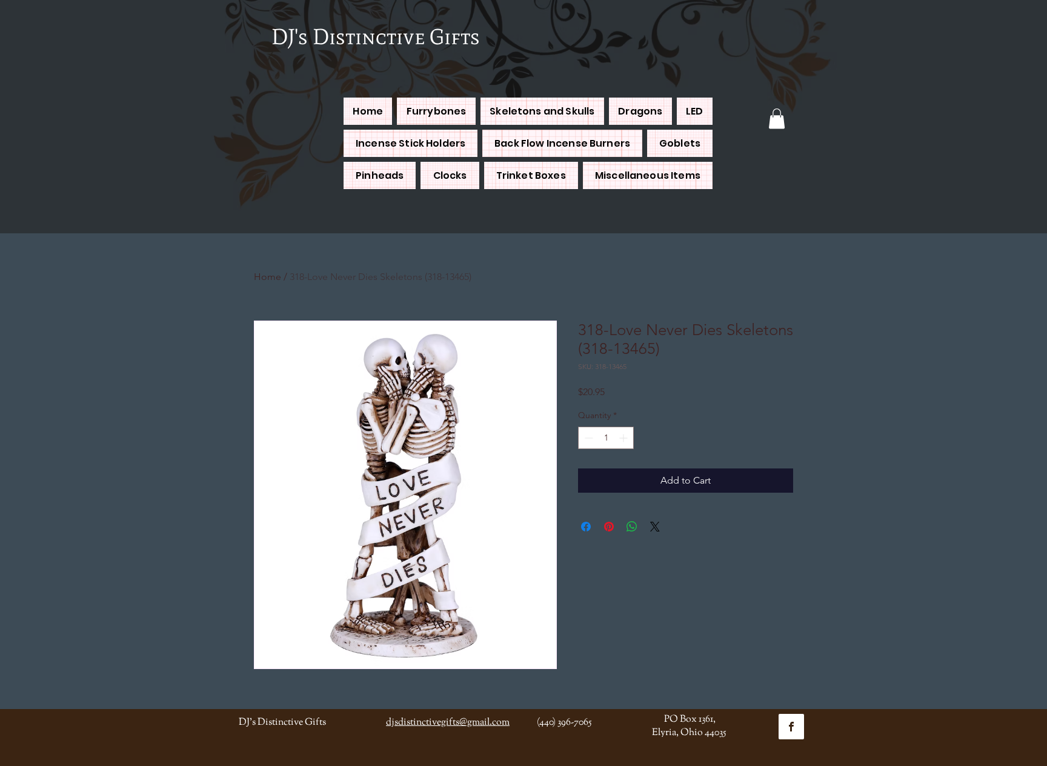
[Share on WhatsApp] (632, 526)
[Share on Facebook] (586, 526)
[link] (776, 118)
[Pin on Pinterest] (609, 526)
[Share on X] (655, 526)
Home (267, 276)
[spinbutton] (606, 437)
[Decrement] (587, 437)
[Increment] (624, 437)
